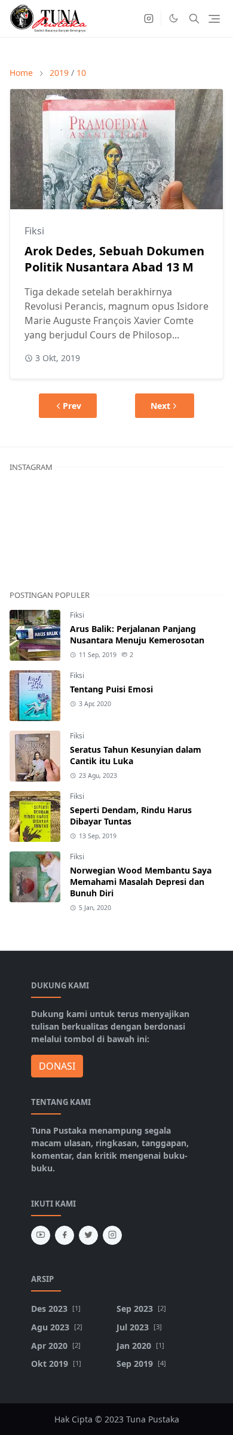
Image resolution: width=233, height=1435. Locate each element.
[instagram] (148, 18)
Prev (72, 405)
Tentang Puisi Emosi (111, 689)
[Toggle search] (194, 18)
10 (81, 72)
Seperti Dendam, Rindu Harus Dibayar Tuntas (131, 815)
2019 (59, 72)
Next (160, 405)
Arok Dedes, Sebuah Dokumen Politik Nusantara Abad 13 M (114, 259)
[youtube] (40, 1235)
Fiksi (34, 230)
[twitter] (88, 1235)
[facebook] (64, 1235)
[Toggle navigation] (214, 19)
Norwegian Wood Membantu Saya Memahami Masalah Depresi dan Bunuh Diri (140, 882)
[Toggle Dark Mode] (173, 18)
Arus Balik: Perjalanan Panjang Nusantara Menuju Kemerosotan (137, 634)
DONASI (57, 1066)
